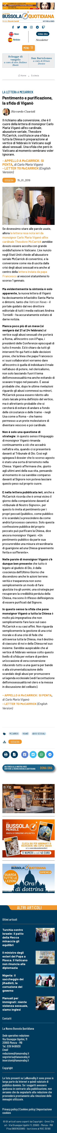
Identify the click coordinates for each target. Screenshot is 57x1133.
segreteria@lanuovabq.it (16, 1057)
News (16, 33)
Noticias (16, 39)
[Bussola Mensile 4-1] (28, 798)
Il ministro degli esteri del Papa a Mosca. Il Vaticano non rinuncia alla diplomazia (15, 960)
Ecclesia (35, 75)
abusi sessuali (38, 733)
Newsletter (42, 40)
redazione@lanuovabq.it (15, 1053)
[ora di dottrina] (28, 878)
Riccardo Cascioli (23, 111)
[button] (28, 48)
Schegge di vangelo (15, 57)
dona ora (43, 33)
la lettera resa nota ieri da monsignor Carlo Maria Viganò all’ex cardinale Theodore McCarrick (25, 237)
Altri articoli (29, 907)
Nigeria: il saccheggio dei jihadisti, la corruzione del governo (13, 982)
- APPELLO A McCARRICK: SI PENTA (27, 695)
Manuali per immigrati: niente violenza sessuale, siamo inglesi (15, 1003)
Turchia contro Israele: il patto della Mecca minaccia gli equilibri (13, 937)
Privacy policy (10, 1109)
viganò (25, 733)
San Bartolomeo (41, 58)
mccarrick (14, 733)
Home (23, 75)
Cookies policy (27, 1109)
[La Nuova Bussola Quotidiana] (28, 16)
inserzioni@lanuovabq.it (15, 1060)
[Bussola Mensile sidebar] (28, 838)
